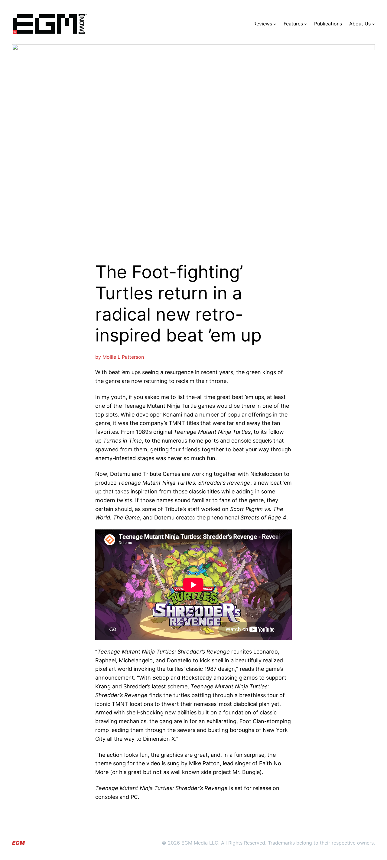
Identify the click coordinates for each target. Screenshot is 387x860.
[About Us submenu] (373, 23)
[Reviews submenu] (274, 23)
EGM (18, 843)
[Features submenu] (305, 23)
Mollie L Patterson (123, 357)
